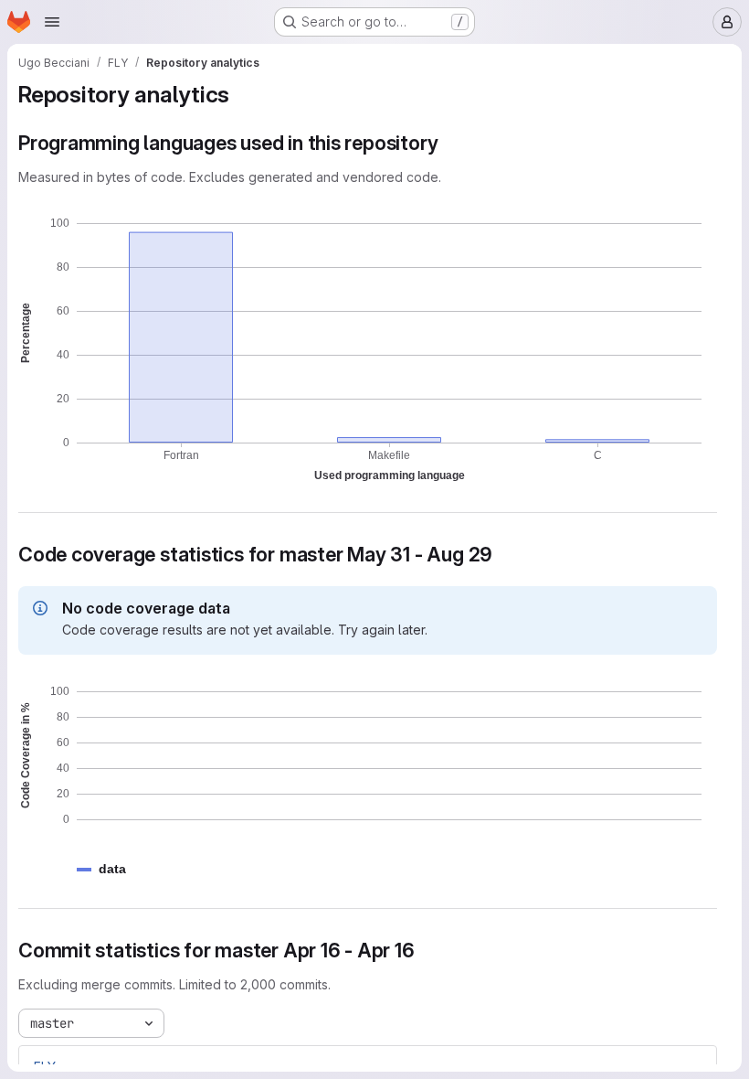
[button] (112, 869)
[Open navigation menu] (52, 22)
